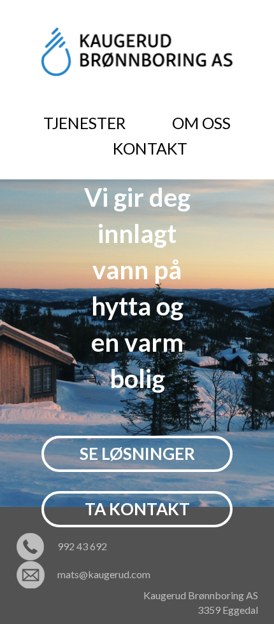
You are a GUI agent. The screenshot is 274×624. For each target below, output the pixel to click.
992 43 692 (82, 546)
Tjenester (84, 122)
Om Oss (201, 122)
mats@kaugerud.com (103, 574)
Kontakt (150, 148)
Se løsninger (137, 453)
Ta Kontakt (137, 509)
